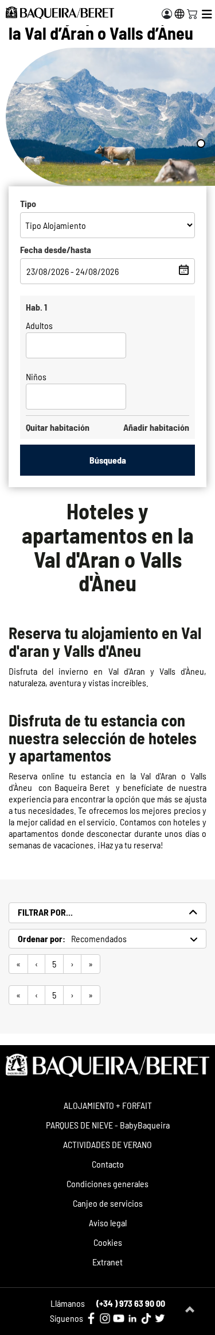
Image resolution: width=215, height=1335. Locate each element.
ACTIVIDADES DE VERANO (107, 1144)
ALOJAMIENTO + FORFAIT (108, 1105)
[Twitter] (160, 1318)
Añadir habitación (156, 427)
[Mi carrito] (192, 13)
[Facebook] (91, 1318)
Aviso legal (108, 1222)
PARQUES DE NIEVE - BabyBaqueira (108, 1124)
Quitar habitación (57, 427)
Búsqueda (107, 459)
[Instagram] (105, 1318)
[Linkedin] (132, 1318)
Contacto (108, 1163)
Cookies (107, 1242)
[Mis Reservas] (167, 14)
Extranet (107, 1261)
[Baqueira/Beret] (60, 12)
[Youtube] (118, 1318)
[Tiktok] (146, 1318)
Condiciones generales (107, 1183)
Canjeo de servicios (108, 1203)
